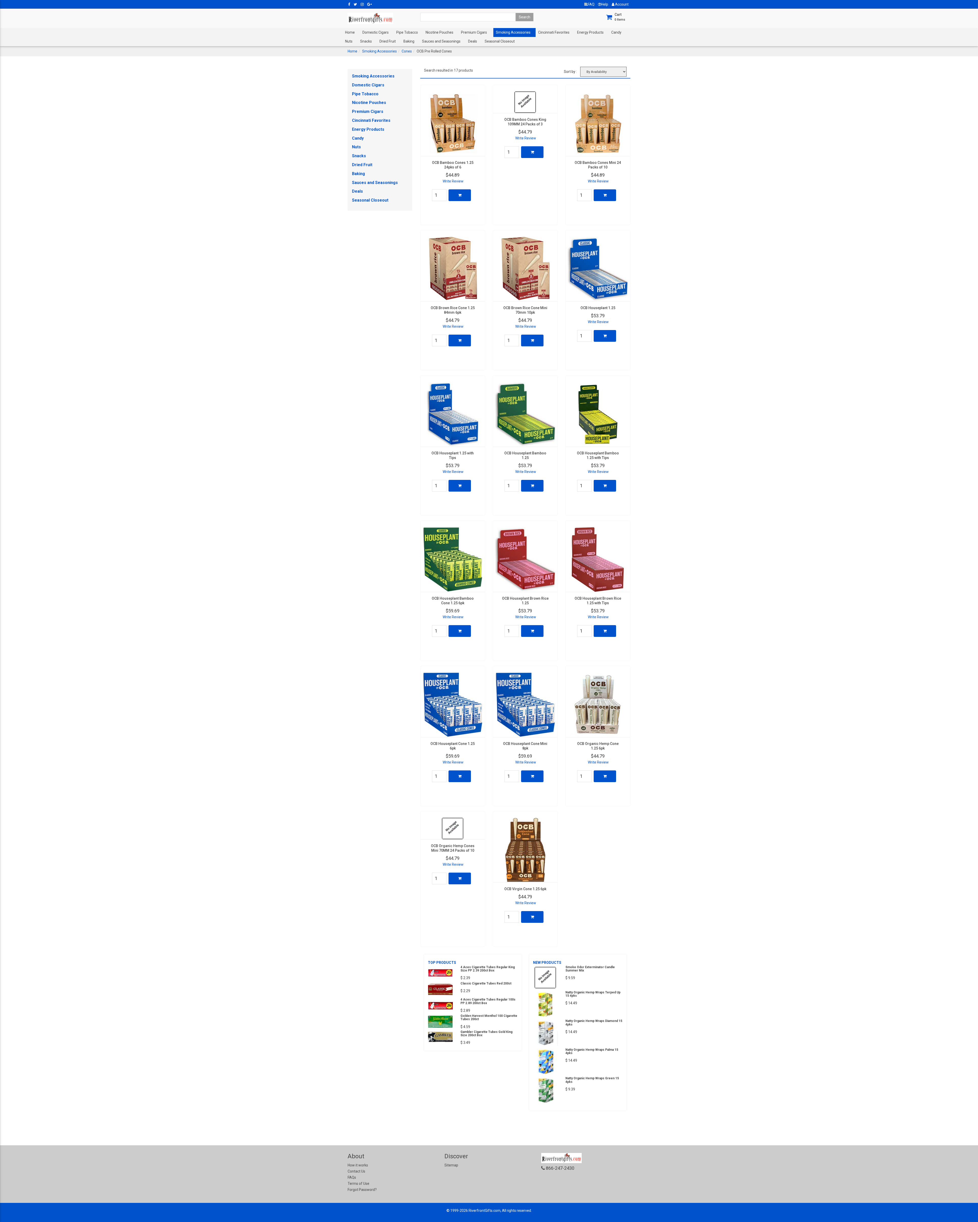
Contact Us (356, 1171)
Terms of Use (358, 1183)
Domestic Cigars (375, 32)
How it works (358, 1165)
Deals (472, 41)
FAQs (352, 1177)
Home (350, 32)
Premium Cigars (474, 32)
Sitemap (451, 1165)
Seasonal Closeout (500, 41)
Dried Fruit (387, 41)
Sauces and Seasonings (441, 41)
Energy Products (590, 32)
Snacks (366, 41)
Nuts (348, 41)
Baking (408, 41)
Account (621, 4)
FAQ (591, 4)
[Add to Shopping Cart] (460, 195)
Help (604, 4)
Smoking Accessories (513, 32)
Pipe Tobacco (407, 32)
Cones (407, 51)
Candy (616, 32)
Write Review (453, 181)
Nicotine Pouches (439, 32)
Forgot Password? (362, 1190)
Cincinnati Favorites (553, 32)
